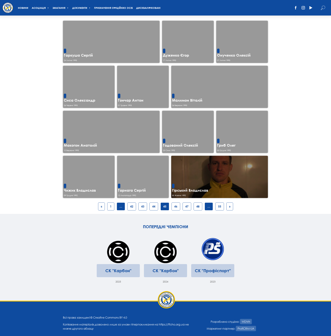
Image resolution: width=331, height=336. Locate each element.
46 (175, 206)
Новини (23, 7)
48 (197, 206)
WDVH (246, 321)
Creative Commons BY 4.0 (110, 317)
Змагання (59, 7)
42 (131, 206)
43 (142, 206)
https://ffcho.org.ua (172, 324)
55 (219, 206)
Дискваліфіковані (148, 7)
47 (186, 206)
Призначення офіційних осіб (113, 7)
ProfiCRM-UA (246, 328)
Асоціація (39, 7)
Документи (79, 7)
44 (153, 206)
